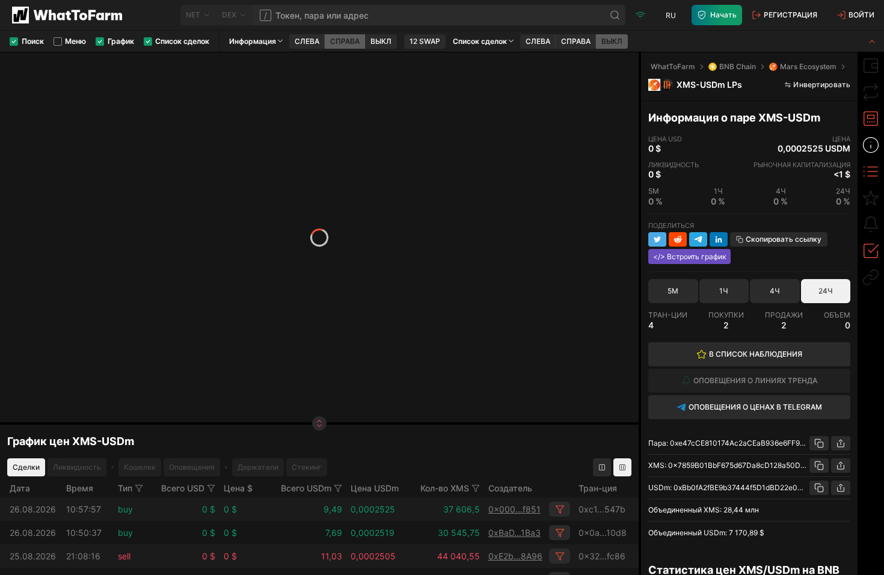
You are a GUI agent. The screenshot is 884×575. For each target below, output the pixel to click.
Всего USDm (306, 488)
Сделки (26, 467)
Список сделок (480, 41)
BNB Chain (737, 66)
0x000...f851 (514, 509)
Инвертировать (821, 84)
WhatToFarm (673, 66)
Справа (345, 41)
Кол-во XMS (444, 488)
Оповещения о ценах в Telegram (755, 406)
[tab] (871, 65)
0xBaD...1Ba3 (514, 532)
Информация (252, 41)
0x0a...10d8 (603, 532)
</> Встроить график (689, 256)
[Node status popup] (640, 15)
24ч (825, 290)
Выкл (380, 41)
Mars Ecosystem (808, 66)
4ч (775, 290)
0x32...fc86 (602, 556)
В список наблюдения (755, 353)
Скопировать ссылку (783, 239)
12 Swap (425, 41)
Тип (125, 488)
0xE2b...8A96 (515, 556)
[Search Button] (615, 15)
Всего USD (182, 488)
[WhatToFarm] (70, 15)
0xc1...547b (602, 509)
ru (671, 15)
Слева (307, 41)
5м (673, 290)
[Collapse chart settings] (872, 41)
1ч (723, 290)
